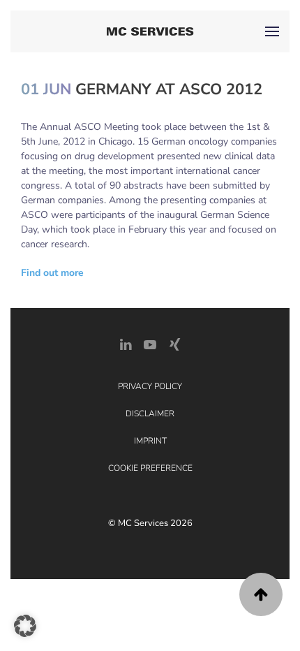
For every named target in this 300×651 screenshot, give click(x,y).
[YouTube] (150, 343)
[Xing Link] (174, 343)
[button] (272, 31)
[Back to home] (150, 31)
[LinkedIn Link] (126, 343)
